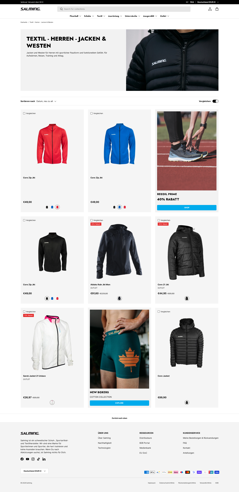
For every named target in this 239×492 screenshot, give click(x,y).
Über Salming (104, 438)
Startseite (24, 22)
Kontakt (186, 448)
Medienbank (145, 448)
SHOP (186, 207)
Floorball (74, 16)
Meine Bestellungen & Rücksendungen (200, 438)
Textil (99, 16)
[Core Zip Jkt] (52, 145)
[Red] (57, 207)
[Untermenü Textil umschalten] (104, 16)
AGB (216, 483)
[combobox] (123, 9)
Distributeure (146, 438)
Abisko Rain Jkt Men (100, 284)
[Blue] (52, 207)
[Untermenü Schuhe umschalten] (92, 16)
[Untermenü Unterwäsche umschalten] (139, 16)
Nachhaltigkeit (105, 443)
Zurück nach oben (119, 418)
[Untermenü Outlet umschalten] (168, 16)
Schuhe (87, 16)
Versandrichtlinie (205, 483)
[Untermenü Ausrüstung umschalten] (121, 16)
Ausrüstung (113, 16)
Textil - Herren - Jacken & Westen (41, 22)
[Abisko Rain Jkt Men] (119, 252)
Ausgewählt (148, 16)
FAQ (192, 2)
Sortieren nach (28, 101)
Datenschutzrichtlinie (166, 483)
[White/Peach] (52, 402)
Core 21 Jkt (163, 284)
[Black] (47, 207)
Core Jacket (164, 376)
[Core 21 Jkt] (187, 252)
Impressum (151, 483)
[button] (217, 9)
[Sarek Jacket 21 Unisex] (52, 343)
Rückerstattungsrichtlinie (187, 483)
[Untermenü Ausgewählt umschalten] (156, 16)
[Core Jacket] (187, 343)
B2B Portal (145, 443)
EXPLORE (119, 403)
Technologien (104, 448)
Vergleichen (205, 101)
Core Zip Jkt (29, 177)
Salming (29, 483)
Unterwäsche (131, 16)
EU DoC (143, 453)
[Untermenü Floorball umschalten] (80, 16)
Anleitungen (188, 453)
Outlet (163, 16)
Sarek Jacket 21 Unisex (34, 376)
